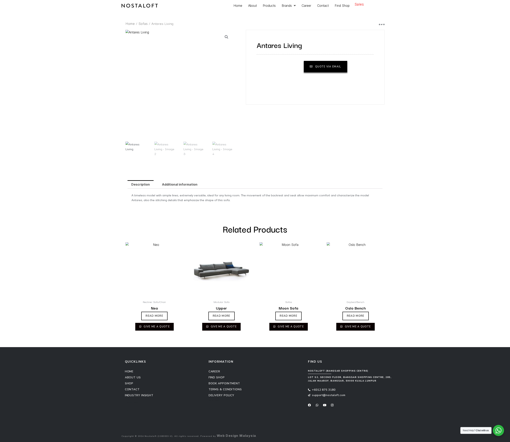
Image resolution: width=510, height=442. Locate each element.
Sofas (143, 24)
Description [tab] (140, 184)
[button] (379, 25)
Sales (359, 4)
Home (237, 6)
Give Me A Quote (156, 326)
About (252, 6)
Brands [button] (287, 6)
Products (269, 6)
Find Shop (342, 6)
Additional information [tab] (179, 184)
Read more (154, 316)
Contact (323, 6)
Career (306, 6)
